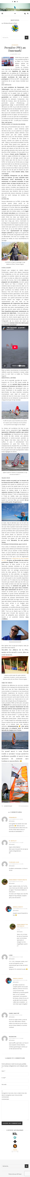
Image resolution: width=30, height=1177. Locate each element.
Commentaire (5, 1099)
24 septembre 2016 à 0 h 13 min (16, 957)
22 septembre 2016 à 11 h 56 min (16, 842)
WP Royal (19, 1174)
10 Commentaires (23, 806)
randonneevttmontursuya (18, 880)
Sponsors (15, 45)
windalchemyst (8, 806)
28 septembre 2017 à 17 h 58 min (16, 1038)
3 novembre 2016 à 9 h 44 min (15, 1015)
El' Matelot (13, 841)
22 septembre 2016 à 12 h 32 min (16, 864)
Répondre (11, 821)
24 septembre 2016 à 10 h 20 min (20, 908)
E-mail (4, 1077)
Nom (3, 1071)
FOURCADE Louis (14, 862)
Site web (4, 1084)
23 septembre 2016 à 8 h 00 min (16, 881)
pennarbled (13, 817)
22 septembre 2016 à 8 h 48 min (16, 819)
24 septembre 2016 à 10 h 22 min (20, 980)
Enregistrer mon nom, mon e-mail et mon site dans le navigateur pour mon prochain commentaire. (14, 1095)
